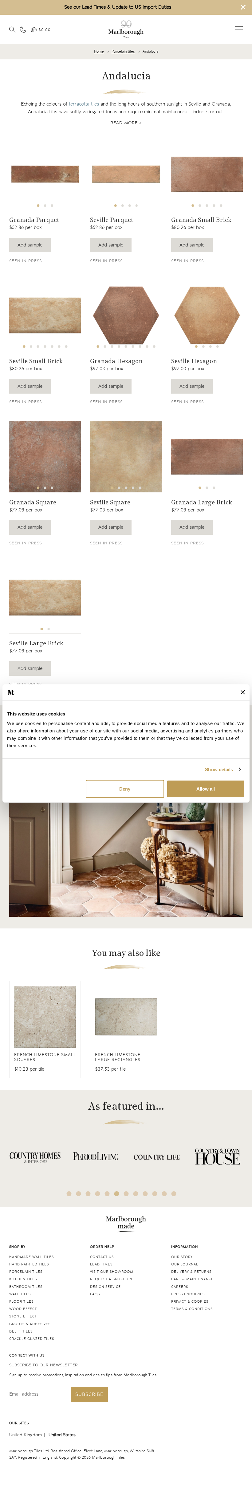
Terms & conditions (192, 1309)
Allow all (205, 789)
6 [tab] (59, 346)
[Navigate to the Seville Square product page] (126, 456)
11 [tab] (164, 1193)
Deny (124, 789)
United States (62, 1435)
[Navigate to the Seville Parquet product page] (126, 174)
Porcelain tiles (123, 51)
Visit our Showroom (111, 1271)
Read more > (126, 123)
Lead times (101, 1264)
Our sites (19, 1423)
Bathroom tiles (25, 1287)
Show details (219, 769)
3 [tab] (52, 205)
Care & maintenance (192, 1279)
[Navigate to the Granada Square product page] (45, 456)
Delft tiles (21, 1331)
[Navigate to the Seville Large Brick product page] (45, 597)
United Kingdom (25, 1435)
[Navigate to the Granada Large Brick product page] (207, 456)
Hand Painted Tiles (29, 1264)
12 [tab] (173, 1193)
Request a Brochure (111, 1279)
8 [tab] (147, 346)
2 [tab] (45, 205)
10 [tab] (154, 1193)
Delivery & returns (191, 1271)
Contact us (102, 1257)
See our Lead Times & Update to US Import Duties (117, 7)
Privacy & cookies (189, 1301)
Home (99, 51)
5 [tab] (221, 205)
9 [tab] (154, 346)
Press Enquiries (188, 1294)
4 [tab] (136, 205)
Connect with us (27, 1355)
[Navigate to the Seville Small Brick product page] (45, 315)
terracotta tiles (84, 104)
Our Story (182, 1257)
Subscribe (89, 1394)
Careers (179, 1287)
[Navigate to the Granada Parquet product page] (45, 174)
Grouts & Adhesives (29, 1324)
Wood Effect (23, 1309)
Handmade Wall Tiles (31, 1257)
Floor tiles (21, 1301)
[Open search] (12, 29)
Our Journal (184, 1264)
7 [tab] (66, 346)
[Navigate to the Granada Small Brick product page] (207, 174)
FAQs (95, 1294)
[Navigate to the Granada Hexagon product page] (126, 315)
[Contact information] (23, 29)
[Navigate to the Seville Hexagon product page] (207, 315)
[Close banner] (243, 692)
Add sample (30, 245)
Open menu (239, 29)
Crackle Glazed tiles (31, 1339)
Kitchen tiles (23, 1279)
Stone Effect (23, 1316)
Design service (105, 1287)
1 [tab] (38, 205)
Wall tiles (20, 1294)
